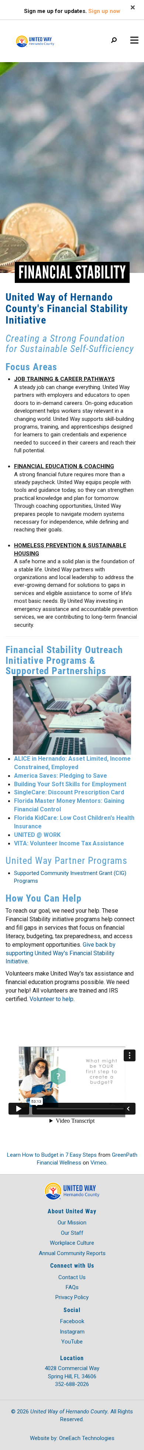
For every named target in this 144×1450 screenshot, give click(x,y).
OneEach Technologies (86, 1438)
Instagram (72, 1331)
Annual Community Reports (72, 1253)
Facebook (72, 1321)
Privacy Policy (72, 1297)
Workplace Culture (72, 1243)
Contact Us (72, 1277)
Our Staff (72, 1233)
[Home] (44, 37)
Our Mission (72, 1222)
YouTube (72, 1341)
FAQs (72, 1287)
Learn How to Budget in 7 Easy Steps (52, 1155)
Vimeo (98, 1162)
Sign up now (104, 11)
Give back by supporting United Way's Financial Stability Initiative (61, 953)
